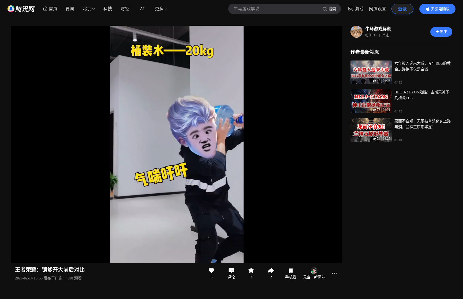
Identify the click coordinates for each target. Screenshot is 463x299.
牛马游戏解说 (378, 29)
